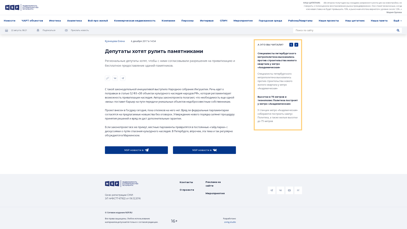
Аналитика (74, 20)
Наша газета (379, 20)
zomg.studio (230, 222)
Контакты (186, 182)
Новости (9, 20)
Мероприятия (243, 20)
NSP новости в (134, 150)
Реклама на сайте (213, 183)
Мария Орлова (394, 12)
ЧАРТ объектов (32, 20)
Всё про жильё (98, 20)
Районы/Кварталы (300, 20)
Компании (168, 20)
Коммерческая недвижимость (134, 20)
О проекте (187, 189)
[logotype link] (21, 7)
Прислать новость (80, 30)
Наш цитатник (355, 20)
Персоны (187, 20)
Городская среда (270, 20)
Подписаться (49, 30)
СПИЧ (223, 20)
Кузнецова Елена (115, 41)
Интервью (207, 20)
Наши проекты (329, 20)
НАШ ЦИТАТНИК (311, 2)
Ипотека (55, 20)
